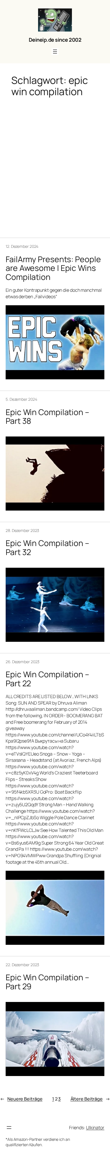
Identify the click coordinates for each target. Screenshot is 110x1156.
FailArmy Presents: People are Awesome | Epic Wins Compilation (53, 268)
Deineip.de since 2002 (55, 39)
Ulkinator (95, 1127)
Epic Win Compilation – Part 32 (47, 548)
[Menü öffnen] (55, 51)
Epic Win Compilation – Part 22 (47, 679)
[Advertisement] (55, 163)
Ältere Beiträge (90, 1099)
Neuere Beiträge (21, 1099)
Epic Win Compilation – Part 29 (47, 982)
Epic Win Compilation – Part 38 (47, 417)
